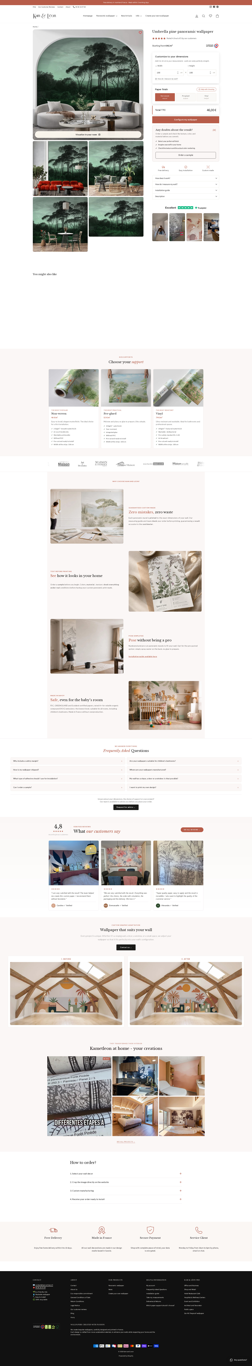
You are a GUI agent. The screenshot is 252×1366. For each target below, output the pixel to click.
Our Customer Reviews (46, 7)
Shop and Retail (190, 1289)
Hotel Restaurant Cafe (192, 1293)
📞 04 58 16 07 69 (79, 7)
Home (35, 27)
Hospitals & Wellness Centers (194, 1297)
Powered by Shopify (126, 1356)
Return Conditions (77, 1301)
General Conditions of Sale (80, 1297)
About (68, 7)
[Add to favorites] (140, 32)
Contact (60, 7)
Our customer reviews (79, 1309)
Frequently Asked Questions (156, 1289)
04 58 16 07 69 (40, 1287)
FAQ (34, 7)
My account (150, 1285)
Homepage (87, 15)
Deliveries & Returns (153, 1301)
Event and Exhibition (192, 1301)
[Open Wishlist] (211, 16)
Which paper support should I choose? (160, 1305)
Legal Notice (75, 1305)
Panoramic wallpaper (105, 15)
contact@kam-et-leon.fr (44, 1285)
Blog (72, 1313)
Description (160, 196)
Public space (189, 1309)
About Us (74, 1289)
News (110, 1289)
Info (138, 15)
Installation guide (152, 1293)
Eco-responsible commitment (82, 1293)
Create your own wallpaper (157, 15)
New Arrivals (126, 15)
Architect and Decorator (193, 1305)
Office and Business (191, 1285)
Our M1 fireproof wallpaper (194, 1313)
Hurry (73, 1317)
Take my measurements (155, 1297)
